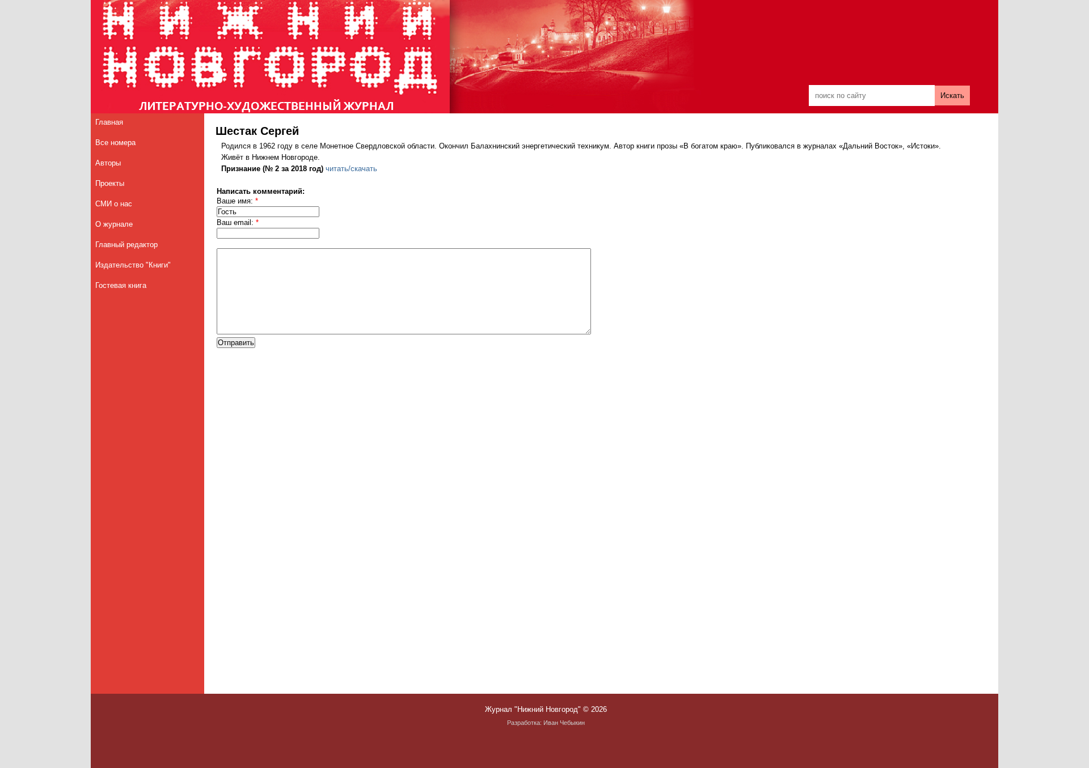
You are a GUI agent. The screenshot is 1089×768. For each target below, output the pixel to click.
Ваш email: (238, 222)
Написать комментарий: (261, 191)
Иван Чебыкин (564, 722)
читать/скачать (351, 168)
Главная (109, 122)
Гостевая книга (120, 285)
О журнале (114, 224)
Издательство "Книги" (133, 265)
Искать (952, 95)
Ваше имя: (237, 201)
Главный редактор (126, 244)
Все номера (115, 142)
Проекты (109, 183)
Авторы (108, 163)
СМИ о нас (113, 204)
